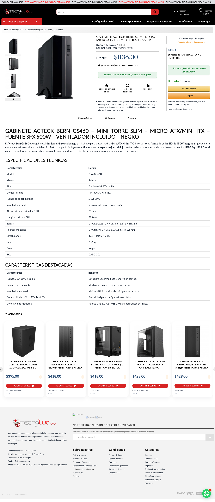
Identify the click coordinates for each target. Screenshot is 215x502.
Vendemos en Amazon (84, 469)
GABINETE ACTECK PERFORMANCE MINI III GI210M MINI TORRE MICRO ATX (65, 364)
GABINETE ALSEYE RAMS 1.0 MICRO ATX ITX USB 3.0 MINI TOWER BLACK (107, 364)
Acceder (182, 10)
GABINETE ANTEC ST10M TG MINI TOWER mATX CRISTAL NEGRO (149, 364)
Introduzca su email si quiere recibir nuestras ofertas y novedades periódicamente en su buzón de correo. (113, 432)
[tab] (85, 118)
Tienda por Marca (131, 21)
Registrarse (184, 14)
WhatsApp (204, 21)
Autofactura (185, 21)
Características (85, 118)
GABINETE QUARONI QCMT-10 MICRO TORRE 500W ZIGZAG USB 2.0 (22, 364)
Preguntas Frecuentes (159, 21)
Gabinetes (58, 29)
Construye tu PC (17, 29)
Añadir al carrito (22, 386)
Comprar (189, 95)
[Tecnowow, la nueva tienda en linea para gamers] (28, 11)
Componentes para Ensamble (39, 29)
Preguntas (132, 118)
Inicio (6, 29)
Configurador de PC (103, 21)
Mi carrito (207, 10)
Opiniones (110, 118)
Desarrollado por (14, 495)
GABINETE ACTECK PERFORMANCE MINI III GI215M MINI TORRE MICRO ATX (191, 364)
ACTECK (121, 45)
